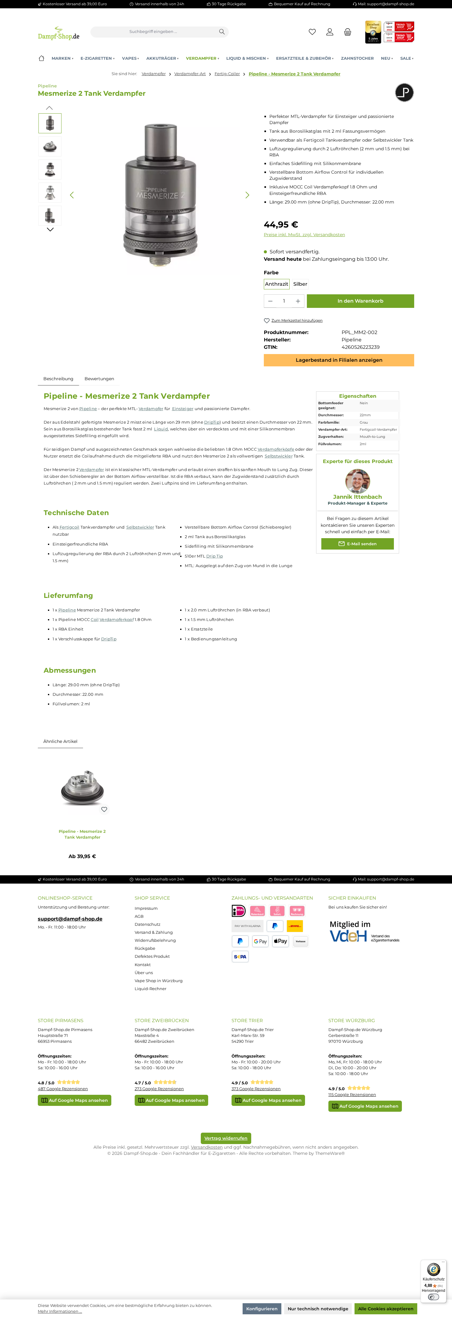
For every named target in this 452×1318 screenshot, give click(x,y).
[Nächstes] (247, 195)
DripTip (212, 422)
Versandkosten (207, 1147)
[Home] (41, 58)
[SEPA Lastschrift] (240, 956)
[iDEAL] (239, 911)
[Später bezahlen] (240, 941)
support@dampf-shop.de (70, 919)
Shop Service (152, 898)
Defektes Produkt (152, 956)
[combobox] (153, 32)
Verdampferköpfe (276, 449)
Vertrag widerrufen (226, 1138)
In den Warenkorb (360, 301)
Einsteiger (183, 408)
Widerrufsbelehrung (155, 940)
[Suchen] (222, 32)
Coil (95, 619)
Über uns (144, 972)
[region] (145, 195)
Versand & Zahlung (154, 932)
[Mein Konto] (330, 32)
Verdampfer (151, 408)
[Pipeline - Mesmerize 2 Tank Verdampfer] (82, 787)
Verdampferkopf (117, 619)
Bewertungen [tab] (99, 378)
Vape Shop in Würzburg (159, 980)
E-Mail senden (361, 543)
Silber (300, 284)
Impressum (146, 908)
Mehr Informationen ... (60, 1311)
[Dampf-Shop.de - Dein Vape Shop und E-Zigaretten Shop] (58, 31)
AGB (139, 916)
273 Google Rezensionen (159, 1088)
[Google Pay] (260, 941)
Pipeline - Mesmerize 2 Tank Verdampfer (294, 74)
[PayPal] (275, 926)
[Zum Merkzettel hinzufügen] (104, 809)
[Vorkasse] (300, 941)
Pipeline (88, 408)
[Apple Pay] (280, 941)
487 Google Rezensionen (63, 1088)
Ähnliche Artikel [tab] (60, 741)
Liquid (161, 428)
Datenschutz (148, 924)
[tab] (58, 378)
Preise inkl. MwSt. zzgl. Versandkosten (304, 234)
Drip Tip (214, 556)
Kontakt (143, 964)
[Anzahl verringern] (270, 301)
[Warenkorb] (346, 32)
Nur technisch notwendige (318, 1309)
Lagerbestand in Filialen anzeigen (339, 360)
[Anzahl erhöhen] (298, 301)
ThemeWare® (330, 1153)
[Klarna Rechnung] (297, 911)
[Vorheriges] (72, 195)
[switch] (433, 1297)
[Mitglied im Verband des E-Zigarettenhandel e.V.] (368, 932)
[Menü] (443, 1263)
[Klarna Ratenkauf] (257, 911)
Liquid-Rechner (150, 988)
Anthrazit (276, 284)
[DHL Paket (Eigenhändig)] (295, 926)
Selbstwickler (278, 455)
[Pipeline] (404, 92)
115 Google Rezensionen (352, 1094)
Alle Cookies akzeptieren (386, 1309)
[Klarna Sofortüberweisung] (277, 911)
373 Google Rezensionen (256, 1088)
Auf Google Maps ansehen (78, 1100)
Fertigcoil (70, 527)
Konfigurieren (262, 1309)
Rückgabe (145, 948)
